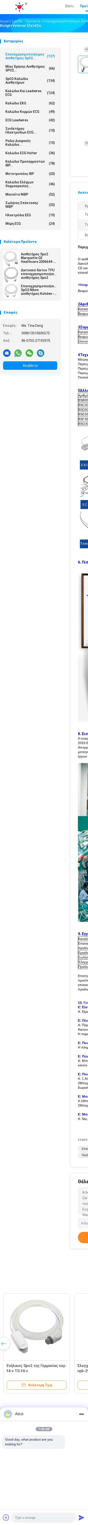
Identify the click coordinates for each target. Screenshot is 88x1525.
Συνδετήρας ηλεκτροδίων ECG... (30, 130)
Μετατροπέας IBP (30, 174)
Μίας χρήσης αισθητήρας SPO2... (30, 68)
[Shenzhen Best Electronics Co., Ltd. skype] (40, 353)
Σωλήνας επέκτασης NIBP (30, 205)
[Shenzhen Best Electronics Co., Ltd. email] (7, 353)
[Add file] (6, 1517)
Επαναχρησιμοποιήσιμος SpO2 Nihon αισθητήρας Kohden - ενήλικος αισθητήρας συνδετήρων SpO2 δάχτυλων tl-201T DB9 (39, 290)
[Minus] (81, 1414)
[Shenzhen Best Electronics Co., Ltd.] (20, 7)
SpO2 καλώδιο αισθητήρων (30, 80)
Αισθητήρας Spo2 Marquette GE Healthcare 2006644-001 (37, 258)
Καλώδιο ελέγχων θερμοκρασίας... (30, 184)
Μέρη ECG (30, 223)
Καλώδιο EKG (30, 103)
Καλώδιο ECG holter (30, 153)
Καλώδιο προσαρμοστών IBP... (30, 163)
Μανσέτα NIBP (30, 194)
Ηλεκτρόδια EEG (30, 215)
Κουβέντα (30, 365)
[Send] (81, 1517)
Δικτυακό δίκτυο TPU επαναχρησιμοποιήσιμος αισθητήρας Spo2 (39, 274)
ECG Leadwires (30, 120)
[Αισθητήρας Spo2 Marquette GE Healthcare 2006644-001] (11, 259)
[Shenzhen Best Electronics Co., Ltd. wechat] (29, 353)
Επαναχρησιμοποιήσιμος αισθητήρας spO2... (30, 56)
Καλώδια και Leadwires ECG (30, 93)
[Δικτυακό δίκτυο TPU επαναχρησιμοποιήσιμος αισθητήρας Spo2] (11, 275)
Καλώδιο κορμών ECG (30, 112)
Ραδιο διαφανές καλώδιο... (30, 142)
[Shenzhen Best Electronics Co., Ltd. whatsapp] (18, 353)
